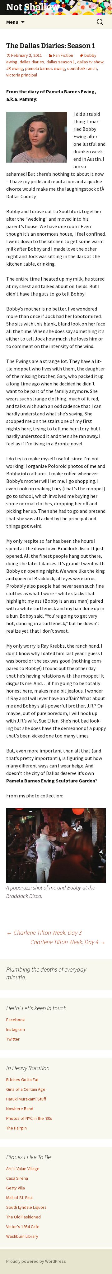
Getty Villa (15, 1188)
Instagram (15, 1029)
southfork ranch (82, 68)
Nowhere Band (19, 1108)
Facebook (15, 1019)
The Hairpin (16, 1128)
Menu (12, 22)
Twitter (13, 1039)
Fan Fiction (63, 55)
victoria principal (21, 75)
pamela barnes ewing (45, 68)
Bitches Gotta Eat (22, 1079)
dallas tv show (90, 62)
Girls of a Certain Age (25, 1089)
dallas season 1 (60, 62)
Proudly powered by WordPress (36, 1261)
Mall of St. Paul (19, 1197)
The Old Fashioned (23, 1217)
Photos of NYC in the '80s (29, 1118)
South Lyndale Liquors (26, 1207)
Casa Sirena (17, 1178)
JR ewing (14, 68)
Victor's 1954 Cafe (23, 1226)
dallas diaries (32, 62)
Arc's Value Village (23, 1168)
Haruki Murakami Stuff (26, 1099)
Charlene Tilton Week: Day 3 (44, 932)
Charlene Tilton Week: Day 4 (68, 942)
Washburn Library (22, 1236)
